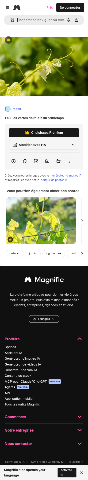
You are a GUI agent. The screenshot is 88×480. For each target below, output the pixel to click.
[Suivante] (82, 220)
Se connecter (70, 7)
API (7, 393)
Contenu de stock (18, 376)
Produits (12, 338)
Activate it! (66, 472)
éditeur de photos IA (54, 180)
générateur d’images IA (66, 175)
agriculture (53, 253)
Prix (49, 7)
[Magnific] (44, 280)
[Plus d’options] (69, 161)
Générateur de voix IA (21, 370)
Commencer (15, 416)
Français (44, 319)
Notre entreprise (19, 430)
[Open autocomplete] (10, 20)
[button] (44, 319)
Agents (16, 387)
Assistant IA (13, 353)
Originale (30, 40)
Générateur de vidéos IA (23, 364)
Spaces (10, 347)
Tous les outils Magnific (22, 404)
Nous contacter (18, 443)
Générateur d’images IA (22, 358)
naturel (14, 253)
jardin (33, 253)
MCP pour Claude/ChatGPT (32, 381)
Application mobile (19, 399)
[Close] (81, 473)
